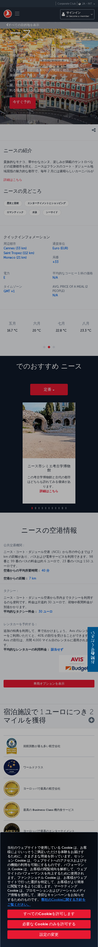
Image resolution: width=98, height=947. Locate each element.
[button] (49, 934)
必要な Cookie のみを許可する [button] (49, 924)
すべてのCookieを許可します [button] (49, 913)
